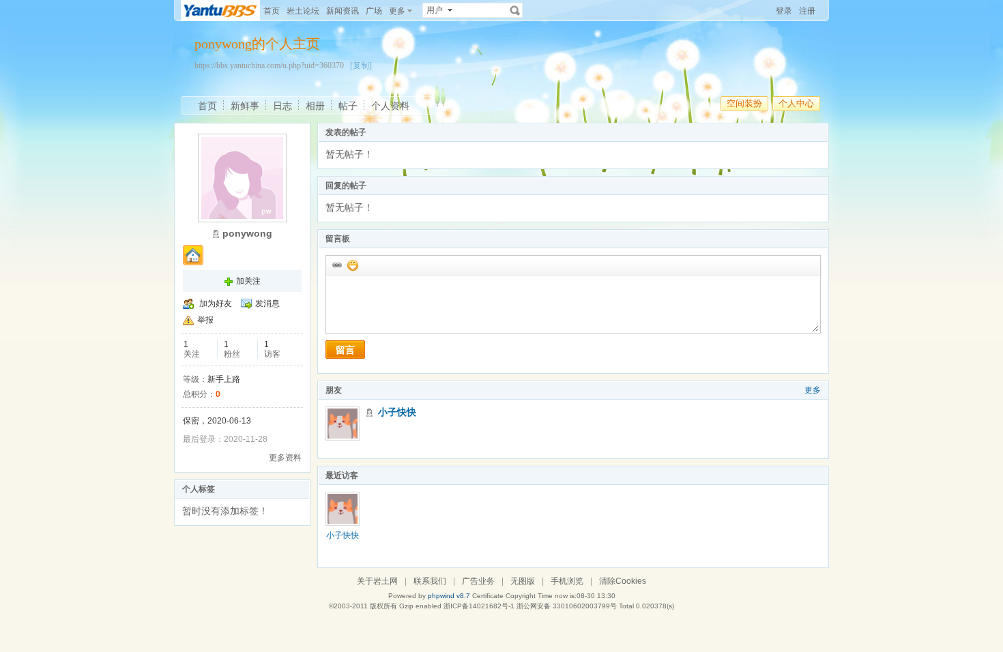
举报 (205, 320)
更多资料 (285, 457)
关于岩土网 (377, 581)
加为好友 (215, 303)
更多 (812, 390)
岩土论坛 (303, 11)
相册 (315, 105)
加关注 (248, 281)
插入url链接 (336, 264)
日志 (282, 105)
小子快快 (397, 411)
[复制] (361, 65)
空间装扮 (744, 103)
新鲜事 (245, 105)
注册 (807, 11)
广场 (374, 11)
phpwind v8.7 (449, 595)
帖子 (348, 105)
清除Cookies (622, 581)
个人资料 (390, 105)
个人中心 (796, 103)
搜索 (515, 10)
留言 (345, 349)
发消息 (267, 303)
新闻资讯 (342, 11)
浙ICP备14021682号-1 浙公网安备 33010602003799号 (530, 606)
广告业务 (478, 581)
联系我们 (429, 581)
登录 (784, 11)
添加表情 (352, 264)
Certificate (488, 595)
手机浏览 (567, 581)
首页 (271, 11)
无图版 (522, 581)
